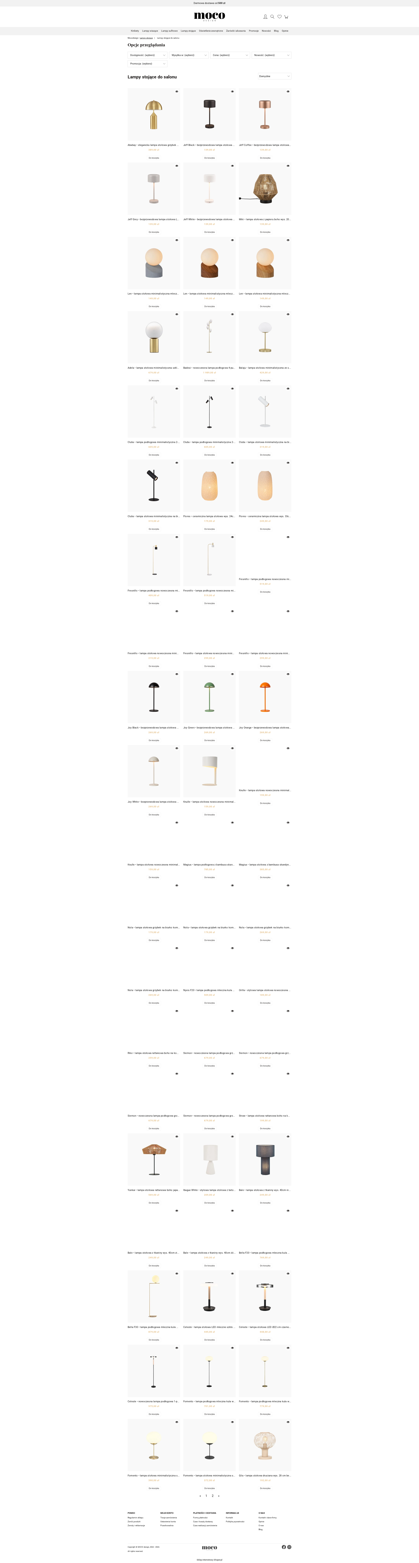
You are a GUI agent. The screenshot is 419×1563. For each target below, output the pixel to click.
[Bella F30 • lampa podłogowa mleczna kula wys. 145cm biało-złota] (154, 1296)
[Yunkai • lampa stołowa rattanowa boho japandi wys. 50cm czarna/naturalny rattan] (154, 1159)
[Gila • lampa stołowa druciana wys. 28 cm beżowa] (265, 1445)
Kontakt (229, 1518)
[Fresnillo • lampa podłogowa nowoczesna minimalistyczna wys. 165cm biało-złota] (209, 560)
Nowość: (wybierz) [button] (264, 55)
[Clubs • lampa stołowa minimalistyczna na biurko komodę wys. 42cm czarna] (154, 486)
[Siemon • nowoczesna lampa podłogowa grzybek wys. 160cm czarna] (209, 1028)
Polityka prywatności (235, 1521)
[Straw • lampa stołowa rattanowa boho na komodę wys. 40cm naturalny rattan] (265, 1090)
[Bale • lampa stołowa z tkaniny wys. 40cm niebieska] (265, 1159)
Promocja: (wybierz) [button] (141, 63)
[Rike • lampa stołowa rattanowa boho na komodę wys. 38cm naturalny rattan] (154, 1028)
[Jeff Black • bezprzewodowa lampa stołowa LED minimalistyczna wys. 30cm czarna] (209, 114)
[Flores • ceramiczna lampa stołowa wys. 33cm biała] (265, 486)
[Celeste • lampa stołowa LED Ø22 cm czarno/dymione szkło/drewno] (265, 1296)
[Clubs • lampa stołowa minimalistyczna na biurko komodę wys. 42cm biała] (265, 411)
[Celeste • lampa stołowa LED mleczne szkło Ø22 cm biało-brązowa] (209, 1296)
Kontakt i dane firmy (268, 1518)
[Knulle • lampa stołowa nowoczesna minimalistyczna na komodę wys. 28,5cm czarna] (265, 765)
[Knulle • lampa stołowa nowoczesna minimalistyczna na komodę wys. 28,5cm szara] (154, 839)
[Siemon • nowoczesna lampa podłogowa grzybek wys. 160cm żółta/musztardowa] (209, 1090)
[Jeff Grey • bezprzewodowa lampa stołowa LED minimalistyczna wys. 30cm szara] (154, 189)
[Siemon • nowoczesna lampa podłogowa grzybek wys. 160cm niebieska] (265, 1028)
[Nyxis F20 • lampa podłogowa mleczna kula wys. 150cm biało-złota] (209, 965)
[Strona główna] (209, 17)
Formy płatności (200, 1518)
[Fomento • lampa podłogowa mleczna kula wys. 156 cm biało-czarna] (209, 1371)
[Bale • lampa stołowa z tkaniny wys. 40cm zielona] (154, 1227)
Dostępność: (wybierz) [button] (142, 55)
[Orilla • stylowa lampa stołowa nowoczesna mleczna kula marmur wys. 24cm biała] (265, 965)
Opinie (261, 1521)
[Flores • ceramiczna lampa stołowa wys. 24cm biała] (209, 486)
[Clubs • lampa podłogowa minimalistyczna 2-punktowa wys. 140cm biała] (154, 411)
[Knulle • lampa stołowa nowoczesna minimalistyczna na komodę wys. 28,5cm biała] (209, 771)
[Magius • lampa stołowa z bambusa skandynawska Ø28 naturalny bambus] (265, 839)
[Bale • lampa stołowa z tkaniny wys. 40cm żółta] (209, 1227)
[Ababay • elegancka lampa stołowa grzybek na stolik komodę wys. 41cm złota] (154, 114)
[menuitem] (135, 31)
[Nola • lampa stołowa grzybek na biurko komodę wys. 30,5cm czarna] (209, 902)
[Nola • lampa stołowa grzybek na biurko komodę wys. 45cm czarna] (154, 965)
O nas (261, 1525)
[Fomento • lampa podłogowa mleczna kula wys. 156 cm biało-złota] (265, 1371)
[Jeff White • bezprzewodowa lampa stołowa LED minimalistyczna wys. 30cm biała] (209, 189)
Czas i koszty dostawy (203, 1521)
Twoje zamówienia (168, 1518)
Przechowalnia (166, 1525)
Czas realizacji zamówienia (205, 1525)
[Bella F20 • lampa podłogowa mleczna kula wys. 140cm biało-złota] (265, 1227)
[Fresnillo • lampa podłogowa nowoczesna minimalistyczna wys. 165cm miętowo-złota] (265, 554)
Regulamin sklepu (135, 1518)
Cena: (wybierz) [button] (221, 55)
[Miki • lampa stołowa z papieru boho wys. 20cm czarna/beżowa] (265, 189)
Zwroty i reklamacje (136, 1525)
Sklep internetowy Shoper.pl (209, 1560)
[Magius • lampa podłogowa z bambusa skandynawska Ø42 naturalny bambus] (209, 839)
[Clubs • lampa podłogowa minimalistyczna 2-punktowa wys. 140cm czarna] (209, 411)
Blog (261, 1529)
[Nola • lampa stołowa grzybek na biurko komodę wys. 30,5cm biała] (154, 902)
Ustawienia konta (168, 1521)
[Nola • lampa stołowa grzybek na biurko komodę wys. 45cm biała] (265, 902)
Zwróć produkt (134, 1521)
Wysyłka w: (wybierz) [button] (183, 55)
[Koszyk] (287, 18)
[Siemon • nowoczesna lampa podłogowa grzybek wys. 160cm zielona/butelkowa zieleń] (154, 1090)
